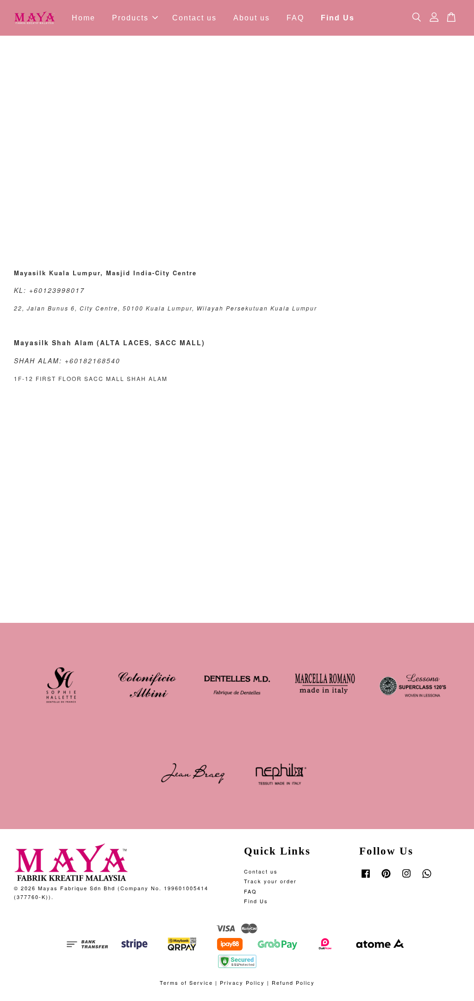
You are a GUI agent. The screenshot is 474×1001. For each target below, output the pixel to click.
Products (130, 18)
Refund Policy (293, 982)
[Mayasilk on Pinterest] (386, 877)
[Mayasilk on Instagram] (406, 877)
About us (251, 18)
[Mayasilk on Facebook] (365, 877)
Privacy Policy (242, 982)
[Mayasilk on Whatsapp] (426, 877)
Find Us (338, 18)
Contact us (194, 18)
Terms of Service (186, 982)
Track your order (270, 881)
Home (83, 18)
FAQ (295, 18)
